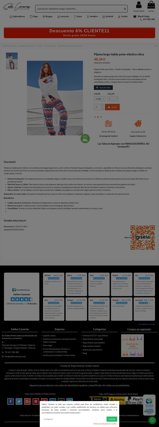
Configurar (48, 419)
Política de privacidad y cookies (105, 424)
